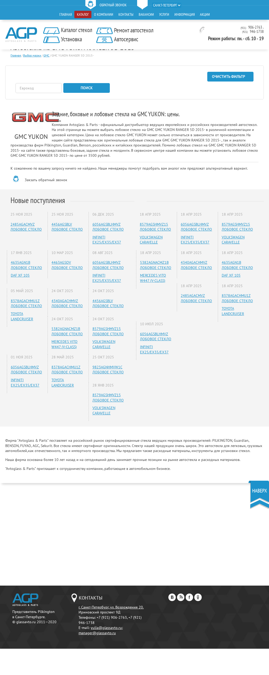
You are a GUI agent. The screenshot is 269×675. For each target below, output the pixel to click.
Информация (184, 14)
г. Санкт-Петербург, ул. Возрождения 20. (111, 607)
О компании (103, 14)
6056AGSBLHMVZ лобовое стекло (108, 227)
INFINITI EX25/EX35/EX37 (106, 240)
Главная (65, 14)
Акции (205, 14)
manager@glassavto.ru (97, 633)
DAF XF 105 (20, 275)
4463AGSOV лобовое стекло (67, 265)
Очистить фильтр (228, 76)
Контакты (125, 14)
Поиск (87, 87)
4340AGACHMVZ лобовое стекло (67, 303)
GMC (46, 55)
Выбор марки (32, 55)
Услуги (164, 14)
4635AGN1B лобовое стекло (26, 265)
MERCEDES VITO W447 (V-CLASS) (64, 344)
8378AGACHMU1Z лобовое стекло (26, 303)
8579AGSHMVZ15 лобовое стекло (108, 331)
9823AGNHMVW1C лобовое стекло (108, 370)
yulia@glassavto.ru (106, 627)
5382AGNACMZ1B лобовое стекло (67, 331)
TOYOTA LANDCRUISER (22, 316)
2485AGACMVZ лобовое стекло (26, 227)
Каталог (83, 14)
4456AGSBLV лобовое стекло (67, 227)
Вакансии (146, 14)
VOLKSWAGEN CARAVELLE (103, 344)
